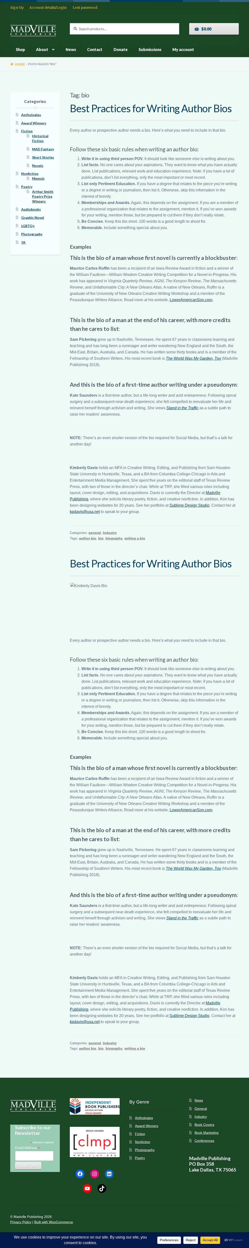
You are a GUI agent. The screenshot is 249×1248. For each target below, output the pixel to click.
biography (114, 538)
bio (101, 538)
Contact (94, 49)
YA (23, 242)
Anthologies (31, 115)
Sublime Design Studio (189, 505)
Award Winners (33, 123)
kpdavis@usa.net (85, 512)
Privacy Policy (20, 1222)
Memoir (38, 178)
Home (20, 64)
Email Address (27, 1147)
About (42, 49)
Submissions (150, 49)
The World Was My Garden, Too (193, 358)
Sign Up (17, 7)
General (201, 1109)
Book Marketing (207, 1133)
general (95, 533)
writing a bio (134, 538)
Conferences (204, 1141)
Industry (110, 533)
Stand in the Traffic (182, 408)
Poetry (26, 187)
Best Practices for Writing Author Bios (151, 108)
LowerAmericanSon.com (191, 300)
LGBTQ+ (28, 226)
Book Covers (204, 1125)
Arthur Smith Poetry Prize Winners (42, 196)
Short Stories (43, 157)
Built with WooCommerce (53, 1222)
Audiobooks (31, 209)
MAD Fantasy (43, 149)
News (71, 49)
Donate (121, 49)
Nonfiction (29, 173)
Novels (37, 165)
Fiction (27, 131)
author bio (87, 538)
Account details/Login (48, 7)
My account (183, 49)
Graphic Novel (32, 217)
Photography (31, 234)
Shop (20, 49)
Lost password (85, 7)
